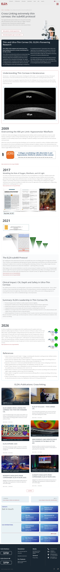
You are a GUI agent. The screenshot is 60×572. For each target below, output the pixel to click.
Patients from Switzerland (48, 508)
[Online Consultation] (42, 527)
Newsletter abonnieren (22, 556)
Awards (34, 553)
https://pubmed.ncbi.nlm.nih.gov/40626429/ (11, 273)
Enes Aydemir (10, 402)
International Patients (29, 526)
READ (24, 422)
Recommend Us (49, 515)
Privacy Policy (35, 557)
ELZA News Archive (36, 551)
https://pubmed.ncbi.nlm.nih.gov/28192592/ (11, 185)
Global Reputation (50, 538)
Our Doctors (29, 538)
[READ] (27, 422)
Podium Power (49, 402)
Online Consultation (50, 526)
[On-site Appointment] (23, 517)
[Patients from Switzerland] (42, 509)
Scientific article (9, 403)
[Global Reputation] (42, 539)
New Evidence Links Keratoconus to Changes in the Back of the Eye (44, 441)
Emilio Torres (10, 470)
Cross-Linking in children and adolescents (11, 500)
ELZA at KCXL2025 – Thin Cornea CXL (43, 408)
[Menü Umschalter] (57, 4)
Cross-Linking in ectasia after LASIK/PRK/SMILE (48, 500)
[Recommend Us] (42, 516)
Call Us (27, 508)
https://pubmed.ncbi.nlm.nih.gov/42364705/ (10, 344)
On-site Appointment (29, 516)
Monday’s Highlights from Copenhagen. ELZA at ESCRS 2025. (15, 476)
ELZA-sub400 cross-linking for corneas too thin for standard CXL (15, 410)
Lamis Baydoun (23, 470)
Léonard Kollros (6, 471)
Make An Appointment (22, 561)
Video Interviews (36, 552)
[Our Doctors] (23, 539)
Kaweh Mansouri (52, 469)
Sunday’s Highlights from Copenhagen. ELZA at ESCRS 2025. (44, 476)
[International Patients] (23, 528)
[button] (59, 1)
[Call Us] (23, 508)
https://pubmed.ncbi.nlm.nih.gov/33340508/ (11, 275)
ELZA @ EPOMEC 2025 (10, 444)
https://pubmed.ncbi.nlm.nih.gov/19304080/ (10, 164)
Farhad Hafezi (16, 402)
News (21, 402)
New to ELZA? (20, 562)
